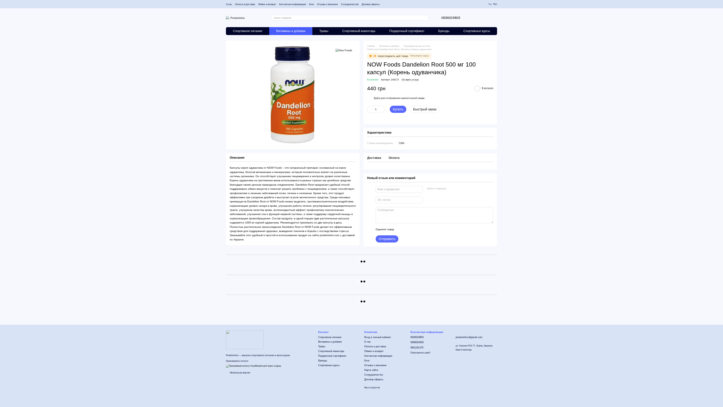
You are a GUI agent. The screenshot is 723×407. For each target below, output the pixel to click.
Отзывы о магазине (327, 4)
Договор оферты (371, 4)
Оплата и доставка (245, 4)
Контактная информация (292, 4)
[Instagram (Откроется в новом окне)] (478, 4)
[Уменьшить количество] (370, 109)
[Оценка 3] (412, 229)
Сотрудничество (350, 4)
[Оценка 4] (418, 229)
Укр (490, 4)
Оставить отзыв (410, 79)
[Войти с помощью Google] (456, 189)
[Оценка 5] (424, 229)
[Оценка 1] (400, 229)
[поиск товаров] (426, 18)
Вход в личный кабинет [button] (377, 337)
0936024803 (450, 17)
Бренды (443, 31)
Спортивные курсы (476, 31)
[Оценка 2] (406, 229)
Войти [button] (377, 98)
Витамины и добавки (290, 31)
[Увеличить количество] (381, 109)
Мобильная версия (239, 372)
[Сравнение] (474, 18)
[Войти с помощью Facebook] (450, 189)
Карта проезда (464, 349)
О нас (229, 4)
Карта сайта (371, 370)
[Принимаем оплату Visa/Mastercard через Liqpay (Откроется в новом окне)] (253, 366)
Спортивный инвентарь (358, 31)
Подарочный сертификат (406, 31)
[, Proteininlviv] (245, 339)
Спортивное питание (247, 31)
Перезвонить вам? (420, 352)
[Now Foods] (344, 50)
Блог (311, 4)
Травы (323, 31)
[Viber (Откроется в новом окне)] (482, 4)
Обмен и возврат (267, 4)
